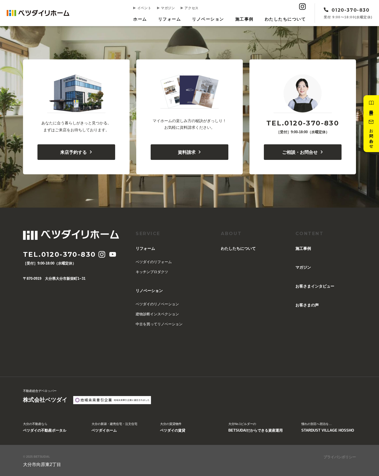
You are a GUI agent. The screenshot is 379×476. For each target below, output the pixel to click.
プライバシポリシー (340, 457)
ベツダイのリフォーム (154, 262)
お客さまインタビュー (314, 286)
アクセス (191, 8)
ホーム (140, 19)
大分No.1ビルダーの (255, 427)
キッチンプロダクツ (152, 272)
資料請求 (187, 152)
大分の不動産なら (44, 427)
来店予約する (73, 152)
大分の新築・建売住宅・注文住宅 (114, 427)
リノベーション (208, 19)
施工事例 (244, 19)
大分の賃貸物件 (172, 427)
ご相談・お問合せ (300, 152)
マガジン (167, 8)
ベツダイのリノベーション (157, 304)
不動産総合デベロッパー (45, 395)
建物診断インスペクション (157, 314)
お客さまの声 (307, 305)
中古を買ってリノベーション (159, 324)
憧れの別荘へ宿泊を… (327, 427)
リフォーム (169, 19)
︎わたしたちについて (285, 19)
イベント (143, 8)
